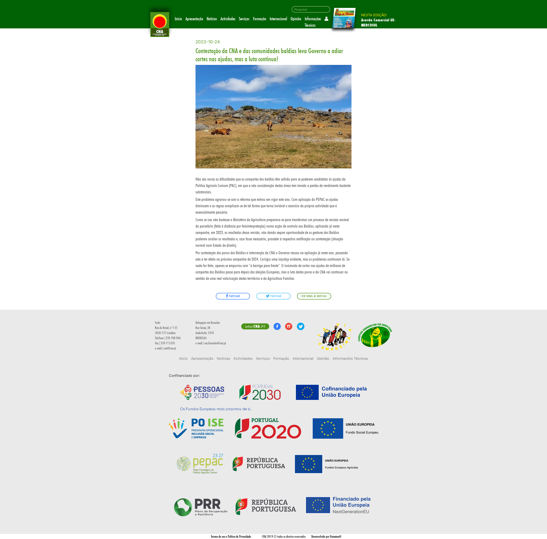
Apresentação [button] (194, 18)
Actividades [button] (228, 18)
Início (178, 18)
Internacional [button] (278, 18)
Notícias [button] (212, 18)
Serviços (244, 18)
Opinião (296, 18)
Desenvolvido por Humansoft (326, 536)
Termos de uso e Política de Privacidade (231, 536)
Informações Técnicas (313, 22)
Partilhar (234, 296)
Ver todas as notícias (314, 296)
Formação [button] (259, 18)
